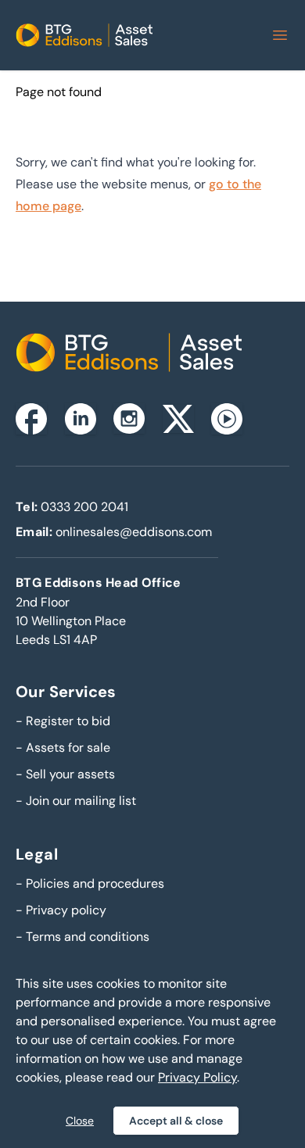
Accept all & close (176, 1121)
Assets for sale (63, 747)
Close (80, 1121)
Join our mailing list (76, 800)
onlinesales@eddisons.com (134, 532)
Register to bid (63, 721)
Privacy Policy (197, 1077)
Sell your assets (65, 774)
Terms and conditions (82, 936)
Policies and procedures (90, 883)
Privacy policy (61, 910)
